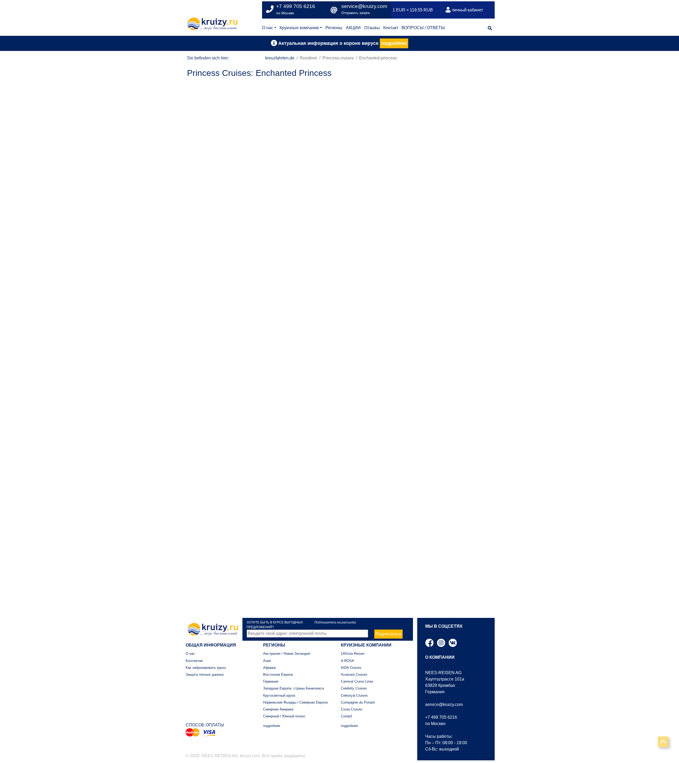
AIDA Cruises (351, 668)
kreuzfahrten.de (279, 58)
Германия (270, 681)
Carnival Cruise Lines (357, 681)
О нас (267, 27)
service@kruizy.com (364, 6)
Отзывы (372, 27)
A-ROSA (347, 661)
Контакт (390, 27)
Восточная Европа (278, 675)
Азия (267, 661)
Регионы (333, 27)
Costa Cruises (352, 709)
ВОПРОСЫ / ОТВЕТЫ (423, 27)
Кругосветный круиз (279, 695)
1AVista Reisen (352, 654)
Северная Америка (278, 709)
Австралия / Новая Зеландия (286, 654)
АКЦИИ (353, 27)
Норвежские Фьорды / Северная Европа (295, 702)
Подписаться (388, 634)
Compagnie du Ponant (358, 702)
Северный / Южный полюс (284, 716)
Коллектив (194, 661)
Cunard (346, 716)
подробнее (394, 43)
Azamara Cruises (354, 675)
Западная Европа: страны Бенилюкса (293, 688)
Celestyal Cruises (354, 695)
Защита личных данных (205, 675)
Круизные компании (299, 27)
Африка (269, 668)
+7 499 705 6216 (441, 717)
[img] (490, 28)
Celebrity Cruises (354, 688)
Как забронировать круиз (206, 668)
